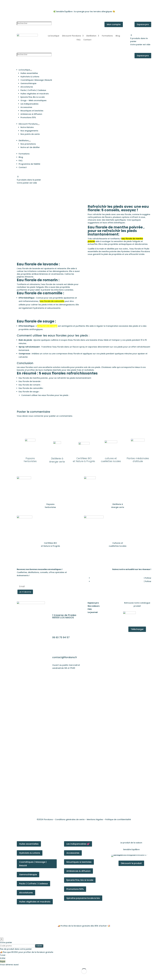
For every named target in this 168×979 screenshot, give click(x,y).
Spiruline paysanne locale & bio (83, 898)
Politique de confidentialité (118, 819)
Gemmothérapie (28, 874)
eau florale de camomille (52, 301)
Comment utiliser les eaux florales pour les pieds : (45, 395)
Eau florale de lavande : (30, 381)
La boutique (53, 36)
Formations (107, 36)
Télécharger (137, 629)
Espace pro (143, 24)
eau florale (125, 214)
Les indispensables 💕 (78, 843)
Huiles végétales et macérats (34, 901)
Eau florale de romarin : (30, 384)
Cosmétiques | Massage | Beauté (33, 863)
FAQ (78, 40)
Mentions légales (95, 819)
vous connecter (35, 416)
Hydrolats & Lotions (29, 852)
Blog (118, 36)
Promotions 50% (75, 889)
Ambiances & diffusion (78, 871)
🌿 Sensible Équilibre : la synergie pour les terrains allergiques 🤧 (84, 11)
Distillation (91, 36)
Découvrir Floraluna (71, 36)
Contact (87, 40)
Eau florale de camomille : (31, 388)
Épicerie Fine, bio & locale (79, 880)
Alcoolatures (26, 892)
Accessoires (72, 852)
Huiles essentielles (29, 843)
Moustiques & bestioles (78, 861)
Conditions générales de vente (70, 819)
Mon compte (113, 24)
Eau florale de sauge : (29, 391)
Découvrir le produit (131, 863)
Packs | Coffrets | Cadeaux (33, 883)
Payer (2, 961)
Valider (39, 946)
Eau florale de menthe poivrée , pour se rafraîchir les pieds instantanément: (55, 378)
